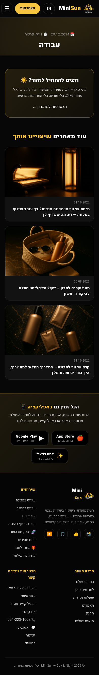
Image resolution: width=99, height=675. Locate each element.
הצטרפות (27, 8)
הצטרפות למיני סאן (22, 588)
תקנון (90, 613)
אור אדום (29, 516)
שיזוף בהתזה (26, 508)
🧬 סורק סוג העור (23, 532)
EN (48, 8)
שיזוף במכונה (26, 500)
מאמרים (88, 605)
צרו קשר (29, 611)
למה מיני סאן (84, 589)
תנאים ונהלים (84, 621)
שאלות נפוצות (83, 597)
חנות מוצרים (27, 539)
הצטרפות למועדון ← (49, 107)
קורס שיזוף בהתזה (22, 524)
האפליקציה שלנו (23, 604)
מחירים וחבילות (25, 555)
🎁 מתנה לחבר (25, 547)
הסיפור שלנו (85, 582)
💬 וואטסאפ (26, 627)
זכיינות (31, 635)
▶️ (49, 534)
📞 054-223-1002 (22, 619)
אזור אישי (28, 596)
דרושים (30, 643)
